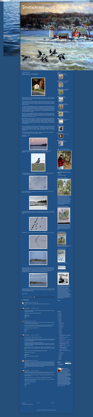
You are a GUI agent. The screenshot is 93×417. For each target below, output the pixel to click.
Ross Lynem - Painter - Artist (63, 111)
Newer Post (24, 402)
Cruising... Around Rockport (63, 349)
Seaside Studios (61, 118)
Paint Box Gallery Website (62, 175)
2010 (59, 358)
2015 (59, 319)
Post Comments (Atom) (29, 404)
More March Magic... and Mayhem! (64, 341)
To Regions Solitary (62, 140)
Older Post (52, 402)
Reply (25, 305)
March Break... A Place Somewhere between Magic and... (64, 343)
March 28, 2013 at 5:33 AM (34, 302)
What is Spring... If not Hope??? (63, 337)
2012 (59, 355)
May (60, 331)
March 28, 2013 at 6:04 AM (32, 321)
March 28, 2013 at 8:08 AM (34, 360)
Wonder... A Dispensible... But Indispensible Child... (63, 347)
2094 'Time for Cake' (66, 104)
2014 (59, 320)
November (60, 324)
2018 (59, 315)
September (61, 326)
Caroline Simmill (27, 360)
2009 (59, 359)
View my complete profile (61, 385)
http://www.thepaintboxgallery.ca (60, 364)
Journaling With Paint (44, 7)
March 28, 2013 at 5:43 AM (35, 308)
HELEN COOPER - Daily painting (64, 89)
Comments (60, 268)
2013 (59, 321)
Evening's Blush (65, 74)
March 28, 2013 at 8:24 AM (35, 370)
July (60, 329)
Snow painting (65, 141)
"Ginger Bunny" (65, 82)
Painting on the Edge (62, 96)
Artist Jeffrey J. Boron (62, 73)
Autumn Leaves (27, 302)
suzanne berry (61, 133)
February (60, 352)
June (60, 330)
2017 (59, 316)
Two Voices (60, 174)
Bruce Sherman (27, 308)
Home (38, 402)
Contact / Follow (65, 97)
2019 (59, 314)
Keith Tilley (26, 321)
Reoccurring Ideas (62, 338)
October (60, 325)
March (60, 334)
